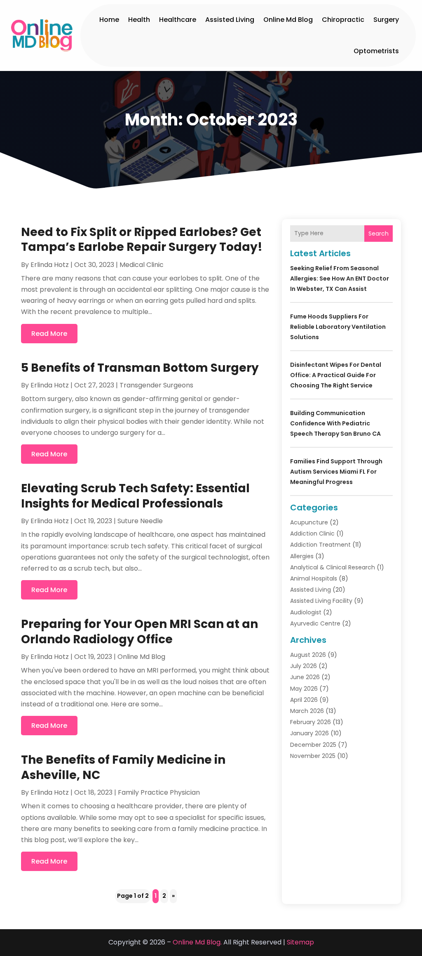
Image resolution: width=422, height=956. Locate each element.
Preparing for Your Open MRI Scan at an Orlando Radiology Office (139, 631)
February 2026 (310, 722)
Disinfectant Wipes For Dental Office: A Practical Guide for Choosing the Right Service (335, 375)
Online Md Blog (288, 19)
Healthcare (177, 19)
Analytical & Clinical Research (332, 567)
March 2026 (307, 711)
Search (378, 233)
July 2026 (303, 666)
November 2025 (312, 756)
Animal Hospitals (313, 578)
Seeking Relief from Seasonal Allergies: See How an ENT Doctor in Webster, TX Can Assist (339, 278)
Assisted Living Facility (321, 601)
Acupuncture (309, 522)
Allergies (302, 556)
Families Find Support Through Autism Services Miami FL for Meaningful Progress (336, 471)
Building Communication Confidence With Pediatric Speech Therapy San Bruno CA (335, 423)
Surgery (386, 19)
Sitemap (300, 942)
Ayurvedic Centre (315, 623)
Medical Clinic (142, 264)
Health (139, 19)
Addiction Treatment (320, 545)
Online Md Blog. (197, 942)
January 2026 (309, 733)
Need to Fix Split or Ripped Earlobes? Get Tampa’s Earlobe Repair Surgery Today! (142, 239)
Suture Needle (140, 521)
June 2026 (305, 677)
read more (49, 333)
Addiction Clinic (312, 533)
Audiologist (305, 612)
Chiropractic (343, 19)
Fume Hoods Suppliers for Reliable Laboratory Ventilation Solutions (338, 326)
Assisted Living (229, 19)
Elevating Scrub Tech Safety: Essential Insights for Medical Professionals (135, 495)
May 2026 (304, 689)
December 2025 (313, 745)
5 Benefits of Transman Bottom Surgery (140, 368)
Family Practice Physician (159, 792)
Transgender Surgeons (156, 385)
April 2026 (304, 700)
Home (109, 19)
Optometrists (376, 51)
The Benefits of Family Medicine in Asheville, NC (123, 767)
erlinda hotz (49, 264)
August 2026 (308, 655)
